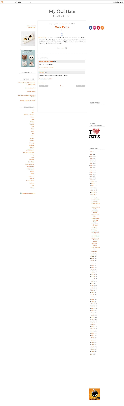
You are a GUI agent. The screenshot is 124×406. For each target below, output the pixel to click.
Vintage (32, 187)
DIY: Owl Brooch (31, 91)
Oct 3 (92, 263)
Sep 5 (92, 272)
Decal (32, 128)
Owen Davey (62, 27)
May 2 (92, 313)
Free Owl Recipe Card (30, 88)
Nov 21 (93, 192)
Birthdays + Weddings (29, 114)
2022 (91, 152)
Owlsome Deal (30, 166)
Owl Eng (42, 72)
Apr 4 (92, 322)
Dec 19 (93, 183)
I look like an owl (30, 150)
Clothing (32, 121)
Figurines (32, 138)
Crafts (32, 126)
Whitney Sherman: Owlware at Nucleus (95, 220)
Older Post (80, 86)
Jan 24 (92, 344)
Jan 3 (92, 351)
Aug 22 (93, 276)
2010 (91, 179)
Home (61, 86)
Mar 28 (93, 324)
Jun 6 (92, 301)
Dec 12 (93, 185)
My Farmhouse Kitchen (46, 61)
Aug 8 (92, 281)
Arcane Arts (94, 251)
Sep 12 (93, 269)
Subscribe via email (31, 25)
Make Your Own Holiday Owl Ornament (95, 239)
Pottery (32, 173)
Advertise (30, 27)
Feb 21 (93, 335)
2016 (91, 165)
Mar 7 (92, 331)
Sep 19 (93, 267)
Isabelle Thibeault (95, 236)
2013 (91, 172)
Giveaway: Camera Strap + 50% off (27, 100)
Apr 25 (93, 315)
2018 (91, 161)
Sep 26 (93, 265)
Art (33, 110)
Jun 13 (93, 299)
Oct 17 (93, 258)
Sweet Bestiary (95, 201)
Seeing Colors (31, 176)
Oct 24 (93, 256)
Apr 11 (93, 319)
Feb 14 (93, 337)
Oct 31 (93, 254)
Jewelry (32, 154)
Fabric (32, 136)
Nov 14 (93, 194)
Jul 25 (92, 285)
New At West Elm (95, 199)
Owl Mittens (94, 230)
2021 (91, 154)
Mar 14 (93, 328)
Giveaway (32, 143)
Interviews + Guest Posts (28, 152)
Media (32, 157)
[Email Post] (65, 48)
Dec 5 (92, 188)
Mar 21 (93, 326)
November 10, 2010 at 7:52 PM (45, 79)
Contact (33, 27)
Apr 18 (93, 317)
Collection (32, 124)
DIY (33, 133)
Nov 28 (93, 190)
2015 (91, 167)
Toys (33, 185)
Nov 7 (92, 197)
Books (32, 117)
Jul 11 (92, 290)
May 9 (92, 310)
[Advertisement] (62, 94)
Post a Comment (42, 83)
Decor (32, 131)
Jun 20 (93, 297)
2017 (91, 163)
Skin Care (32, 178)
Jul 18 (92, 288)
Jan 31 (92, 342)
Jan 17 (92, 347)
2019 (91, 158)
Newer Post (43, 86)
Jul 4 (92, 292)
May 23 (93, 306)
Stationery (32, 183)
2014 (91, 170)
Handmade (31, 145)
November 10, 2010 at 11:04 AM (46, 67)
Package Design (30, 169)
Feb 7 (92, 340)
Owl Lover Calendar (29, 164)
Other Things (31, 162)
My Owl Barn (62, 11)
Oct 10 (93, 260)
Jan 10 (92, 349)
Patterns (32, 171)
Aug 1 (92, 283)
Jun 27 (93, 294)
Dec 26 (93, 181)
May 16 (93, 308)
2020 (91, 156)
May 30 (93, 303)
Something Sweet (30, 180)
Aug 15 (93, 278)
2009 (91, 354)
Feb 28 (93, 333)
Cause (32, 119)
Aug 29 (93, 274)
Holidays (32, 147)
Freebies (32, 140)
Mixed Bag (31, 159)
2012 (91, 174)
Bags (33, 112)
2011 (91, 176)
